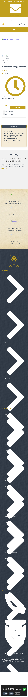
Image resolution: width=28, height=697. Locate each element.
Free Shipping (14, 201)
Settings (17, 693)
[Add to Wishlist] (4, 114)
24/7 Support (14, 242)
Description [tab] (14, 126)
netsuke (7, 98)
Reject (11, 693)
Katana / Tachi (4, 163)
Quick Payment (14, 215)
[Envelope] (17, 265)
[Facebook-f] (14, 265)
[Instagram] (10, 265)
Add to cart (17, 107)
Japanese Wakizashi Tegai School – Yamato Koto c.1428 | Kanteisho (13, 165)
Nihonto (9, 163)
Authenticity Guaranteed (14, 228)
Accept (5, 693)
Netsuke (9, 96)
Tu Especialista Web (19, 669)
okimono (11, 98)
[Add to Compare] (4, 112)
